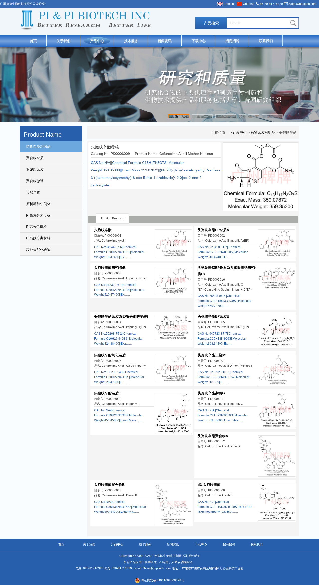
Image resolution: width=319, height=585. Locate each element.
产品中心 (97, 41)
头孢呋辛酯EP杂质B (110, 268)
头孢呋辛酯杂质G (211, 393)
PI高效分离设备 (38, 215)
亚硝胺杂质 (35, 169)
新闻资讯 (165, 41)
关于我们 (64, 41)
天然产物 (33, 192)
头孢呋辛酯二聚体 (212, 355)
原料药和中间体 (38, 204)
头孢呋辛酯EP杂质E (213, 316)
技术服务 (131, 41)
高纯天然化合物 (38, 250)
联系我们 (266, 41)
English (229, 4)
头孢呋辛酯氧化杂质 (110, 355)
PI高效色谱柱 (36, 227)
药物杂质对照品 (38, 146)
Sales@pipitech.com (302, 4)
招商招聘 (232, 41)
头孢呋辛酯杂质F (107, 393)
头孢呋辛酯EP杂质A (213, 230)
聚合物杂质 (35, 158)
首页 (33, 41)
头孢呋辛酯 (103, 230)
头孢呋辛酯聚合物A (213, 436)
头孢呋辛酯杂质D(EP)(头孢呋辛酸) (121, 316)
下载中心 (199, 41)
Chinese (248, 4)
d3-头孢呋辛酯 (209, 485)
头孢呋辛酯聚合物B (109, 485)
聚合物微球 (35, 181)
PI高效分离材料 (38, 238)
